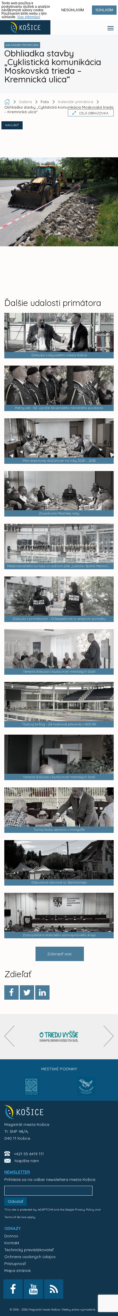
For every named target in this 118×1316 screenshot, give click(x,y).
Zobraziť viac (59, 953)
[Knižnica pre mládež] (86, 1090)
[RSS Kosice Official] (53, 1289)
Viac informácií (28, 17)
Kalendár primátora (75, 101)
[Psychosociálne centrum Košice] (32, 1090)
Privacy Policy (84, 1209)
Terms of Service (15, 1217)
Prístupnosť (15, 1263)
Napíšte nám (27, 1160)
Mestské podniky (59, 1068)
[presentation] (9, 1036)
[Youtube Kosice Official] (33, 1289)
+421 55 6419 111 (29, 1153)
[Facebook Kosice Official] (13, 1289)
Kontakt (11, 1242)
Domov (11, 1236)
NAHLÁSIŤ (12, 125)
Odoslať (15, 1201)
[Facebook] (11, 992)
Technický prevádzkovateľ (28, 1249)
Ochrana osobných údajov (30, 1256)
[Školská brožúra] (59, 1037)
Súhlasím (104, 10)
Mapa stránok (17, 1270)
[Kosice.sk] (25, 27)
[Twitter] (27, 992)
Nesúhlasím (72, 10)
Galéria (26, 101)
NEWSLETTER (17, 1172)
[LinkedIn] (42, 992)
